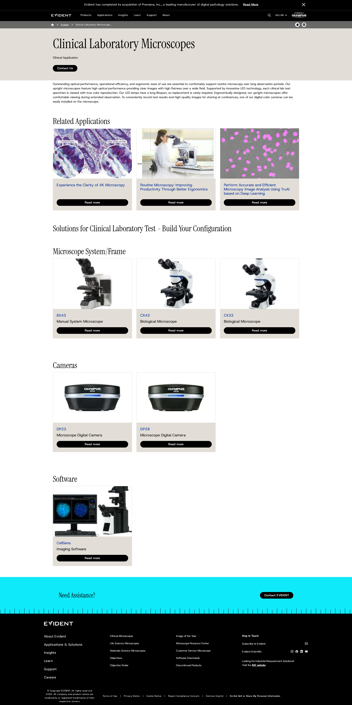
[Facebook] (296, 652)
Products (85, 15)
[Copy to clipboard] (297, 25)
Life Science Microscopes (124, 643)
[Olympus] (299, 16)
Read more (92, 202)
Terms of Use (110, 696)
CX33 (228, 315)
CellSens (64, 543)
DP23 (61, 429)
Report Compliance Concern (183, 696)
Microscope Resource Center (192, 643)
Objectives (116, 658)
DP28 (145, 429)
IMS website (259, 665)
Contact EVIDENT (276, 595)
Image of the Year (186, 636)
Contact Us (65, 68)
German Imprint (214, 696)
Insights (123, 15)
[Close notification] (303, 4)
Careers (50, 677)
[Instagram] (292, 652)
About (166, 15)
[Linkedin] (301, 652)
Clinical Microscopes (121, 636)
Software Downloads (188, 658)
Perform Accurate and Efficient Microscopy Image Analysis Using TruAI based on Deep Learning (257, 189)
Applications (104, 15)
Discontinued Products (188, 665)
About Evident (55, 636)
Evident (65, 25)
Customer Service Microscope (193, 650)
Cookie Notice (154, 696)
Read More (250, 4)
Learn (137, 15)
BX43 (61, 315)
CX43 (145, 315)
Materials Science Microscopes (127, 650)
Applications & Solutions (63, 644)
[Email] (306, 644)
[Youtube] (306, 652)
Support (152, 15)
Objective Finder (119, 665)
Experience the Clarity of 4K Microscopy (91, 185)
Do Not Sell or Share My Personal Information (255, 696)
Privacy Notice (132, 696)
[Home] (52, 25)
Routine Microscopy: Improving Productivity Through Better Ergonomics (174, 187)
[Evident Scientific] (61, 15)
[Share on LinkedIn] (304, 25)
